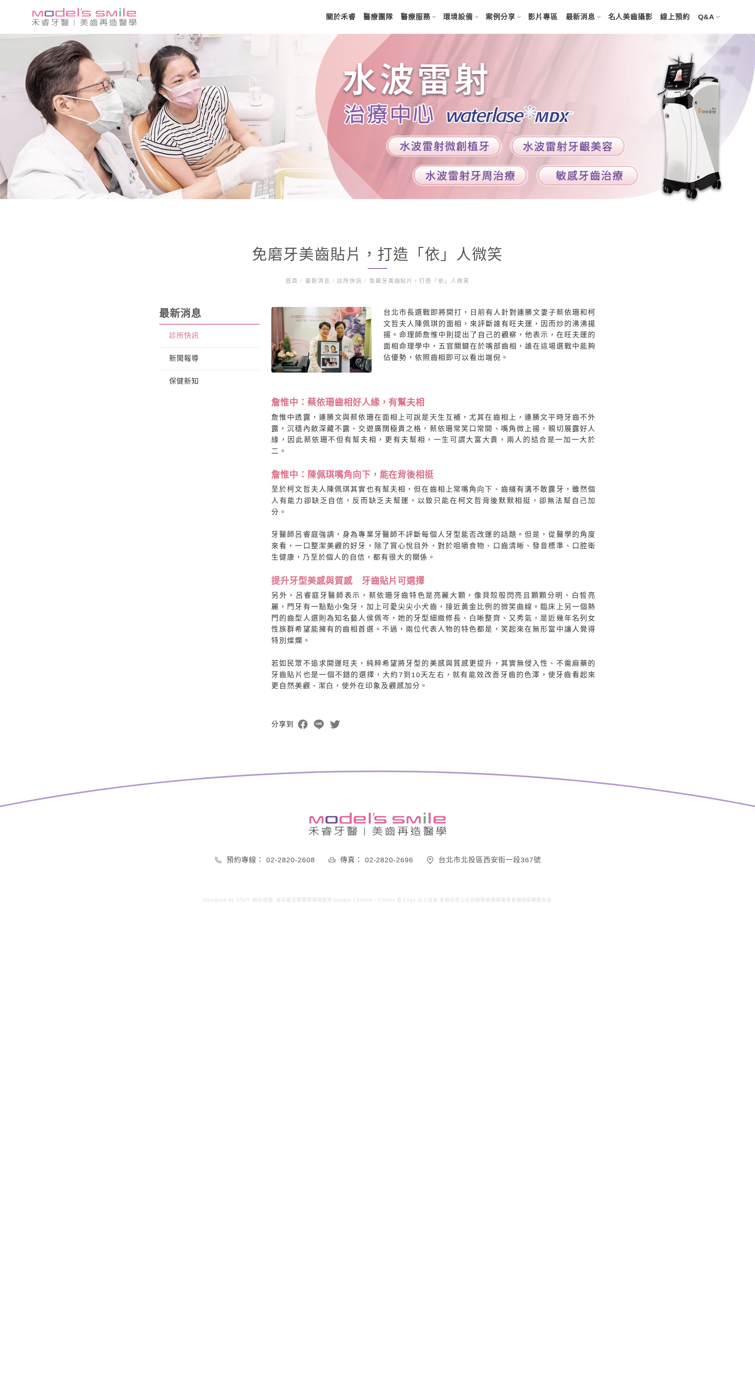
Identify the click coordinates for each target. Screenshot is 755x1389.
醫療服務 (416, 17)
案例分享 (501, 17)
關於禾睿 (341, 17)
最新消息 (581, 17)
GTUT (243, 900)
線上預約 (675, 17)
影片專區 (543, 17)
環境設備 (458, 17)
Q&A (706, 17)
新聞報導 (184, 358)
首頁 (292, 280)
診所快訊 (350, 280)
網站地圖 (262, 900)
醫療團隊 (378, 17)
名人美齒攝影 (630, 17)
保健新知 (184, 381)
